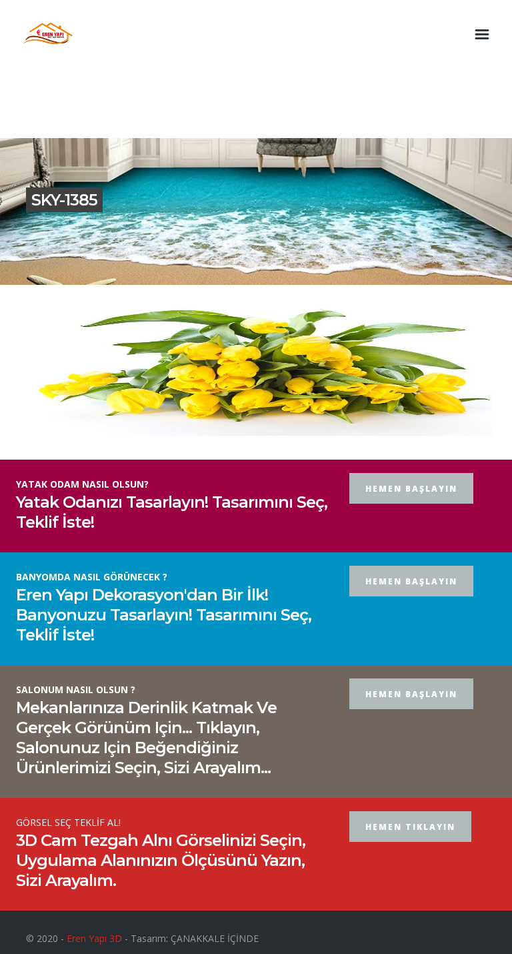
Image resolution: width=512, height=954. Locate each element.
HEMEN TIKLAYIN (410, 827)
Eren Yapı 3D (94, 938)
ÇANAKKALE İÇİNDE (215, 938)
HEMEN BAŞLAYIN (411, 488)
